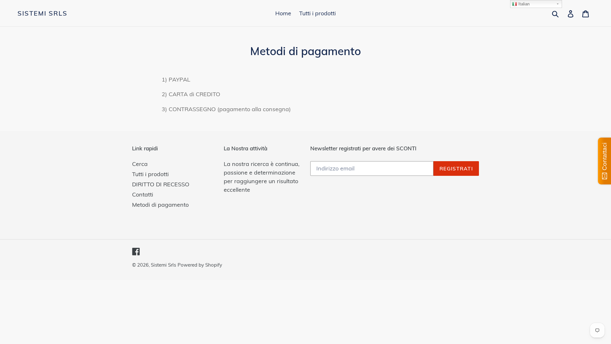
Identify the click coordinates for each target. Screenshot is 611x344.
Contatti (142, 194)
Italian (523, 4)
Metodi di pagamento (160, 204)
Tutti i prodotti (150, 174)
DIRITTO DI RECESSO (160, 184)
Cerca (140, 164)
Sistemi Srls (42, 13)
